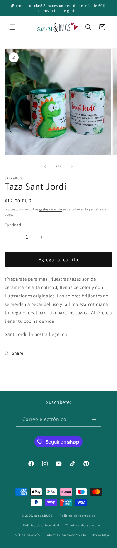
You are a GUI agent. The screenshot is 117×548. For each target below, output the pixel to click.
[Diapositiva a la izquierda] (45, 166)
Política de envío (26, 535)
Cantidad (13, 224)
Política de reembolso (77, 515)
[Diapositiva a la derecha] (72, 166)
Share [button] (17, 353)
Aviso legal (101, 535)
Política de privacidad (41, 525)
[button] (12, 27)
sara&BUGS (43, 515)
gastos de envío (50, 209)
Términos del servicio (82, 525)
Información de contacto (66, 535)
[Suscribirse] (94, 419)
